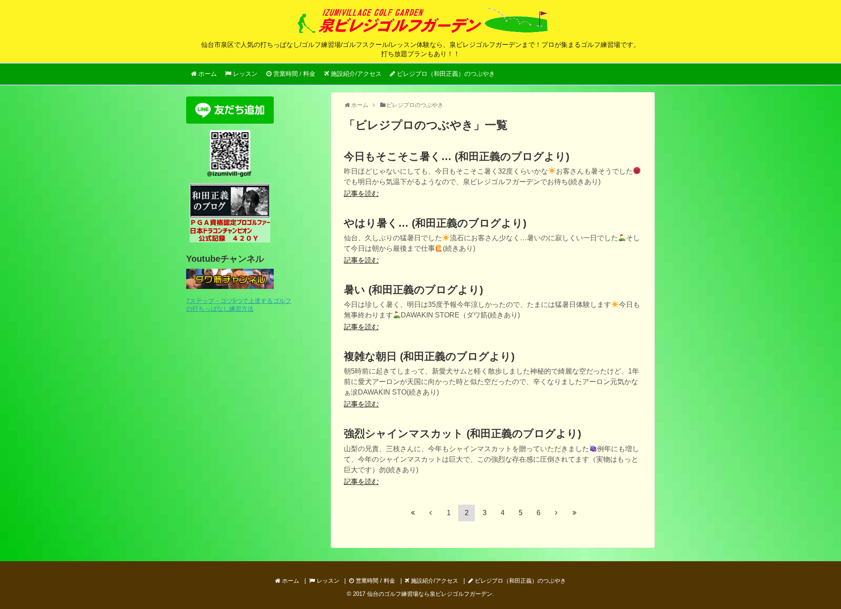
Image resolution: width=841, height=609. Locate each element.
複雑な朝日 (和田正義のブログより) (429, 356)
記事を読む (361, 193)
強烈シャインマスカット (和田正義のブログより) (462, 433)
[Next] (556, 512)
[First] (412, 512)
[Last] (574, 512)
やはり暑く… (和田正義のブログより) (435, 223)
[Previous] (430, 512)
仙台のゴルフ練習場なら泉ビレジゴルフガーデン (429, 594)
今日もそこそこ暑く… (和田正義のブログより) (456, 156)
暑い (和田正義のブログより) (413, 290)
